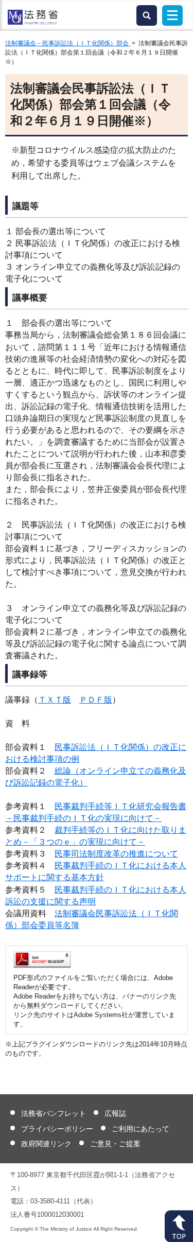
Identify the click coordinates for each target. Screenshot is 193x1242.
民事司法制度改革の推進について (116, 853)
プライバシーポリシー (57, 1129)
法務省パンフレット (53, 1113)
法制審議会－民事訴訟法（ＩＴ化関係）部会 (67, 43)
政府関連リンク (46, 1144)
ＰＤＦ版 (95, 699)
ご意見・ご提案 (115, 1144)
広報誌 (115, 1113)
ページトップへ (179, 1226)
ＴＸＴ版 (54, 699)
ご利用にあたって (140, 1129)
